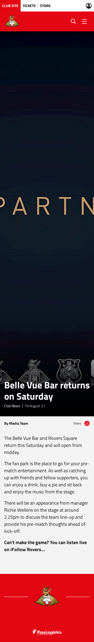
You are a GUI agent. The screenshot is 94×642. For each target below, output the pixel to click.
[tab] (10, 5)
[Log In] (89, 5)
